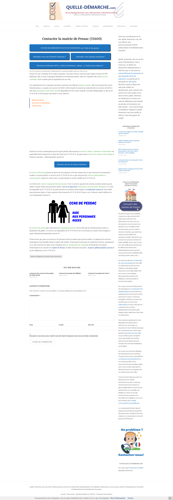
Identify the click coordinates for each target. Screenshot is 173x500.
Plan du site (70, 494)
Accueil (63, 494)
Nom (31, 325)
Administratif (108, 26)
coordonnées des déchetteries (128, 359)
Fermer (130, 498)
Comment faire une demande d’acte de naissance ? (130, 161)
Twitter (140, 468)
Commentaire (34, 295)
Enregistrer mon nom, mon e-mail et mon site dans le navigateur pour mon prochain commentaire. (64, 336)
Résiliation (121, 26)
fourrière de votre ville (133, 333)
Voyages (96, 26)
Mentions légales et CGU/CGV (85, 494)
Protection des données (104, 494)
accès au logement (70, 187)
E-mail (61, 325)
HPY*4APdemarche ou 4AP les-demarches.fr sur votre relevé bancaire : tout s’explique (128, 151)
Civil (37, 26)
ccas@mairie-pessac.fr (94, 189)
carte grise (132, 82)
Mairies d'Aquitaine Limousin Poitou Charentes (45, 256)
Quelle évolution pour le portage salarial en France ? (128, 141)
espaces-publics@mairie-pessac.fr (101, 248)
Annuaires (133, 26)
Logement (67, 26)
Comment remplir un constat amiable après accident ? (130, 132)
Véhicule (46, 26)
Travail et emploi (82, 26)
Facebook (132, 468)
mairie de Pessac (58, 248)
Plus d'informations (117, 498)
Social (56, 26)
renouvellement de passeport (129, 73)
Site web (91, 325)
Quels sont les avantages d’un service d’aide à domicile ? (130, 169)
